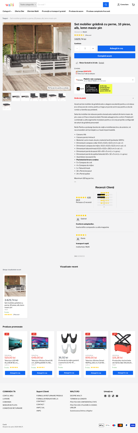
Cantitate (77, 43)
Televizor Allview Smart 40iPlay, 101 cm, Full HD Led (94, 362)
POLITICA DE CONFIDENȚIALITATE (83, 402)
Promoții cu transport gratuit (54, 11)
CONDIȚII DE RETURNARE (12, 408)
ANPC (38, 411)
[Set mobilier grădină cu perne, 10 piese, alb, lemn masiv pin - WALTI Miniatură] (6, 97)
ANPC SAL (40, 408)
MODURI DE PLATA (10, 405)
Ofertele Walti (33, 11)
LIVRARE (6, 399)
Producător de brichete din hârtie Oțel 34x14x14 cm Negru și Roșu (121, 362)
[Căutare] (106, 4)
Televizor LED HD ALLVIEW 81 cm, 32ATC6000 (11, 362)
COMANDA (7, 402)
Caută (5, 424)
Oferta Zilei (19, 11)
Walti (85, 32)
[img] (81, 215)
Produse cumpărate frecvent (98, 11)
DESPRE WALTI (76, 396)
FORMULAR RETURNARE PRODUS (49, 396)
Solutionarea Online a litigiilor (81, 411)
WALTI (33, 365)
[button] (105, 193)
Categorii (7, 11)
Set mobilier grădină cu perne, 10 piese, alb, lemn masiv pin (14, 305)
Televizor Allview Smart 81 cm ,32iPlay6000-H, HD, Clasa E (42, 362)
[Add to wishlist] (75, 181)
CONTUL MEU (8, 396)
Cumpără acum (105, 56)
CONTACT (40, 405)
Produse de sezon (76, 11)
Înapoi (5, 18)
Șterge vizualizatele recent (12, 270)
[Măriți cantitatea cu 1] (93, 48)
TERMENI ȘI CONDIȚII (78, 399)
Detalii (101, 63)
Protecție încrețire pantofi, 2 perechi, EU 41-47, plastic (68, 362)
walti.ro (7, 365)
